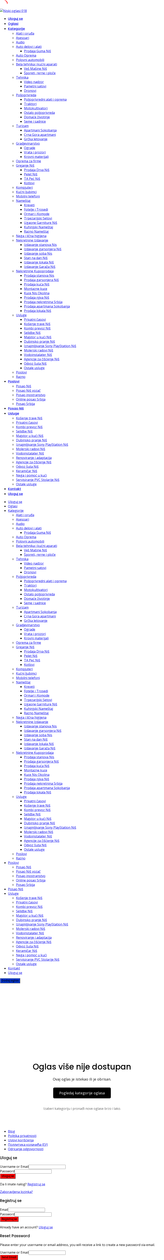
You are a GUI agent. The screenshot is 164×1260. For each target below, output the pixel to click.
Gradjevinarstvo (28, 143)
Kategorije (16, 28)
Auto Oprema (26, 55)
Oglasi (13, 23)
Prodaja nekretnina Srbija (43, 302)
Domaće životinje (37, 117)
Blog (11, 1131)
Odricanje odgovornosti (25, 1149)
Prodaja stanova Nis (39, 275)
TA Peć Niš (32, 178)
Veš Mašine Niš (35, 68)
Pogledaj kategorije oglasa (82, 1093)
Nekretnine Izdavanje (32, 240)
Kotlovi (29, 183)
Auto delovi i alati (29, 46)
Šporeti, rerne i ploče (40, 73)
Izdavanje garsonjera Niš (42, 249)
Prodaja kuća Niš (36, 284)
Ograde (29, 148)
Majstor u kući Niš (37, 337)
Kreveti (29, 205)
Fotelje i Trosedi (36, 209)
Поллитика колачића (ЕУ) (28, 1144)
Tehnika (22, 77)
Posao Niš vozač (28, 390)
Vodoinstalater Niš (38, 355)
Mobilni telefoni (28, 196)
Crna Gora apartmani (40, 134)
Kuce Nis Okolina (36, 293)
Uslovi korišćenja (21, 1140)
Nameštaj (23, 200)
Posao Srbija (25, 404)
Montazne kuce (35, 288)
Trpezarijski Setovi (38, 218)
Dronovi (30, 90)
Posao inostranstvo (30, 395)
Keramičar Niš (26, 471)
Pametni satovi (35, 86)
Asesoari (22, 38)
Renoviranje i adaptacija (34, 458)
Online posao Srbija (30, 399)
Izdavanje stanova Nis (40, 244)
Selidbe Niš (32, 333)
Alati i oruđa (25, 33)
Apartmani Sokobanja (40, 130)
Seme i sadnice (35, 121)
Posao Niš (23, 386)
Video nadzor (34, 82)
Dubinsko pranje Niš (39, 341)
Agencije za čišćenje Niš (41, 359)
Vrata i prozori (35, 152)
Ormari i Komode (36, 214)
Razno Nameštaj (36, 231)
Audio (20, 42)
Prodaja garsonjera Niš (41, 280)
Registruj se (36, 1184)
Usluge (21, 315)
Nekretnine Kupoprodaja (35, 271)
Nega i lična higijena (31, 236)
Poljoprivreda (26, 95)
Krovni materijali (36, 156)
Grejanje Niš (25, 165)
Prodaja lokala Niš (37, 310)
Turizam (22, 126)
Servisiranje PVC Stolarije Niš (37, 480)
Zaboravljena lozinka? (16, 1192)
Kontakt (14, 489)
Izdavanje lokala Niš (39, 262)
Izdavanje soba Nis (38, 253)
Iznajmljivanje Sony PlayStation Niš (50, 346)
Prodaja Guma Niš (37, 51)
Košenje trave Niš (37, 324)
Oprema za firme (28, 161)
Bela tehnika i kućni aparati (36, 64)
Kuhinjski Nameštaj (38, 227)
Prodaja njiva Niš (36, 297)
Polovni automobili (30, 60)
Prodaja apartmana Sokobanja (47, 306)
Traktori (30, 104)
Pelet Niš (30, 174)
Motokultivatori (36, 108)
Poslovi (21, 372)
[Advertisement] (82, 1013)
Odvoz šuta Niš (35, 363)
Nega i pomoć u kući (31, 475)
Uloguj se (46, 1227)
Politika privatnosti (22, 1136)
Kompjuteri (24, 187)
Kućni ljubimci (26, 192)
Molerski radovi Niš (38, 350)
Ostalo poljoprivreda (39, 112)
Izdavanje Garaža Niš (39, 266)
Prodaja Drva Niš (36, 170)
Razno (20, 377)
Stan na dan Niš (36, 258)
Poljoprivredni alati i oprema (45, 99)
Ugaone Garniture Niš (40, 222)
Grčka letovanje (35, 139)
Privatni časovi (35, 319)
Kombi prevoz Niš (37, 328)
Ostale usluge (34, 368)
